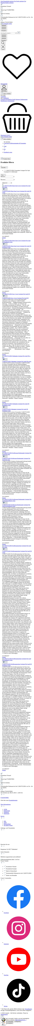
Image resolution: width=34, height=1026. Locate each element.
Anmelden (3, 96)
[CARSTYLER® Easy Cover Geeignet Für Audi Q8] (16, 294)
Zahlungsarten (23, 99)
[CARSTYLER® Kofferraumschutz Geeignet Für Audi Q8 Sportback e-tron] (17, 660)
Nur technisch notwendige (7, 1021)
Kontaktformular (13, 800)
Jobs (5, 821)
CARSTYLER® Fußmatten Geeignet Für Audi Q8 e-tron (16, 361)
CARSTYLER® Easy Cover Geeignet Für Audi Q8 (15, 298)
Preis (2, 175)
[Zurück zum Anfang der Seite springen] (2, 1016)
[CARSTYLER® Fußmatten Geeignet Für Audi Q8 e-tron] (17, 357)
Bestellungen (4, 101)
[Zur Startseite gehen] (6, 23)
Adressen (17, 99)
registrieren (6, 98)
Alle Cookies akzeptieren (7, 1023)
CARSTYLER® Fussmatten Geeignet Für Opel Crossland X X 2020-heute (17, 171)
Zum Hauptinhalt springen (7, 1)
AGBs (5, 809)
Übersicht (3, 99)
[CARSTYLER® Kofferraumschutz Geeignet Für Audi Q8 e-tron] (17, 547)
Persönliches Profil (10, 99)
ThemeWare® (4, 1014)
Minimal (7, 176)
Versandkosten (28, 1009)
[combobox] (8, 33)
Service (2, 816)
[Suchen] (16, 33)
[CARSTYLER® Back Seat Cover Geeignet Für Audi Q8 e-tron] (17, 187)
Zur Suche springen (19, 1)
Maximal (8, 179)
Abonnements (10, 101)
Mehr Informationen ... (20, 1020)
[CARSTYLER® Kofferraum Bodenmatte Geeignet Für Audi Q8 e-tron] (17, 454)
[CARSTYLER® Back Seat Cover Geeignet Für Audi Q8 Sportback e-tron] (17, 242)
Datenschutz (7, 810)
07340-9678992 (5, 797)
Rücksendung (7, 824)
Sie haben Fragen (8, 825)
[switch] (3, 1024)
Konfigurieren (18, 1021)
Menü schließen (7, 93)
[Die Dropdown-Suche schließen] (18, 32)
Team (5, 822)
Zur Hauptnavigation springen (13, 2)
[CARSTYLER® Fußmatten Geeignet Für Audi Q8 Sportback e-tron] (17, 405)
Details (4, 237)
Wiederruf (6, 812)
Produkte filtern (6, 158)
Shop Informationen (6, 804)
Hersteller (3, 167)
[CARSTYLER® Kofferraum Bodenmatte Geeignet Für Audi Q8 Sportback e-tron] (17, 500)
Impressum (6, 813)
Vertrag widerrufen (5, 803)
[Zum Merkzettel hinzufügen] (5, 189)
